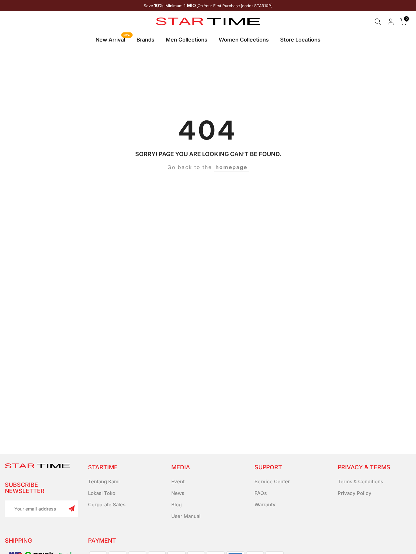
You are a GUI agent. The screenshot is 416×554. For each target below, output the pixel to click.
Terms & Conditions (360, 481)
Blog (176, 504)
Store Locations (300, 39)
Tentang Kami (104, 481)
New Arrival (113, 39)
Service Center (272, 481)
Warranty (265, 504)
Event (178, 481)
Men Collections (186, 39)
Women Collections (244, 39)
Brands (145, 39)
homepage (231, 167)
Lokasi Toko (101, 493)
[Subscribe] (71, 508)
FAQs (260, 493)
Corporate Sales (106, 504)
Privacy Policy (354, 493)
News (177, 493)
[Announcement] (208, 5)
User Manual (186, 516)
